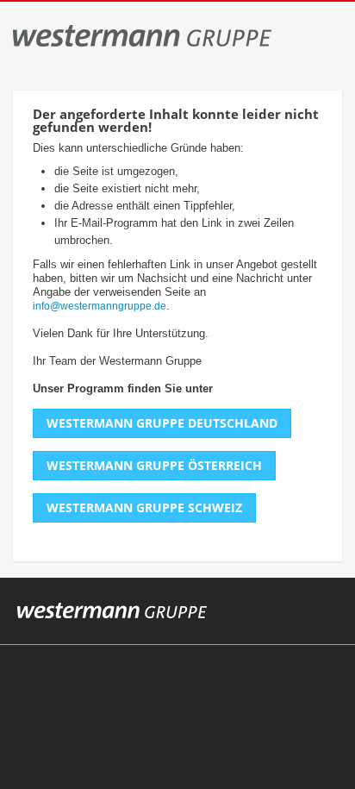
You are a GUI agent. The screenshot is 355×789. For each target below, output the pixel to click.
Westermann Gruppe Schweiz (144, 507)
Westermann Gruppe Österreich (154, 465)
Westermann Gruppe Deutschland (162, 423)
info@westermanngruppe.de (99, 306)
